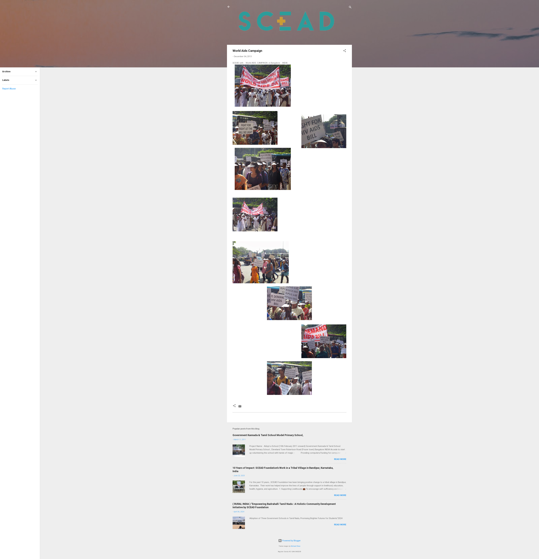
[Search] (350, 7)
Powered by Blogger (291, 540)
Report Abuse (9, 88)
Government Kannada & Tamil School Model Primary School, (268, 435)
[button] (344, 51)
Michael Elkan (295, 546)
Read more (340, 459)
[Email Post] (240, 407)
